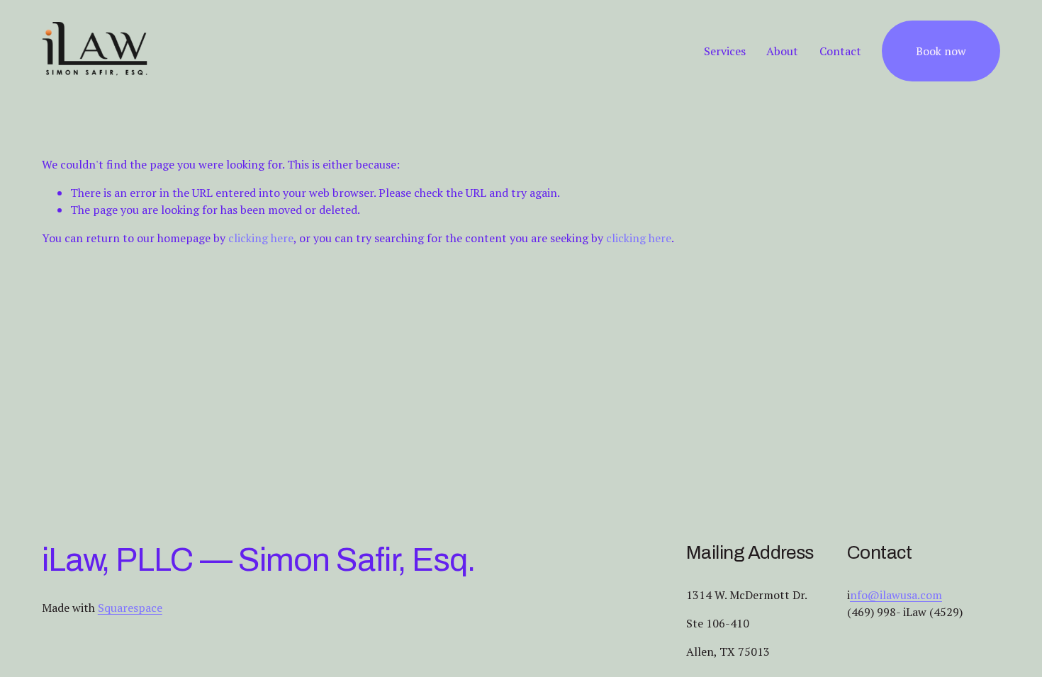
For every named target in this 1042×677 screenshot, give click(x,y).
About (782, 51)
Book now (941, 51)
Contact (840, 51)
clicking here (260, 238)
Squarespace (130, 607)
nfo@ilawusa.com (896, 595)
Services (725, 51)
